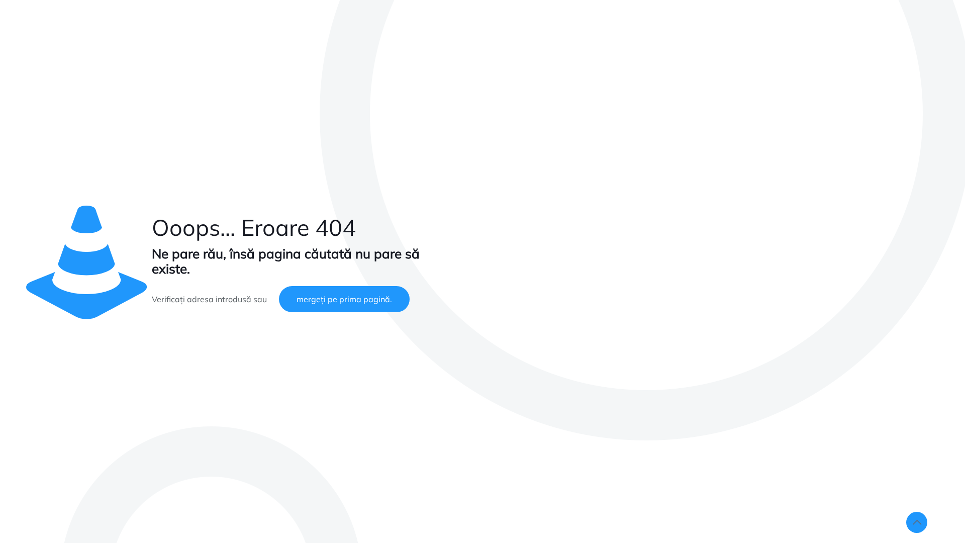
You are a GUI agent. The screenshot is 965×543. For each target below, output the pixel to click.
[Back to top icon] (916, 522)
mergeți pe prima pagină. (344, 299)
